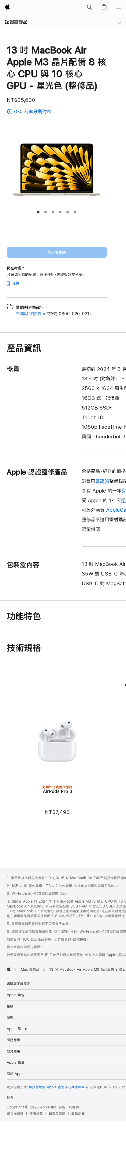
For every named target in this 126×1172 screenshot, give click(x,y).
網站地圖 (78, 1113)
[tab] (38, 212)
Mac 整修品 (30, 969)
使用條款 (36, 1113)
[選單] (118, 7)
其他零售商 (79, 1087)
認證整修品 (16, 21)
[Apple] (9, 969)
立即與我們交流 (30, 314)
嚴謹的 (102, 480)
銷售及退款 (57, 1113)
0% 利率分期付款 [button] (48, 112)
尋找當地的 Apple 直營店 (48, 1087)
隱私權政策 (15, 1113)
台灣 (10, 1097)
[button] (89, 7)
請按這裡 (80, 939)
